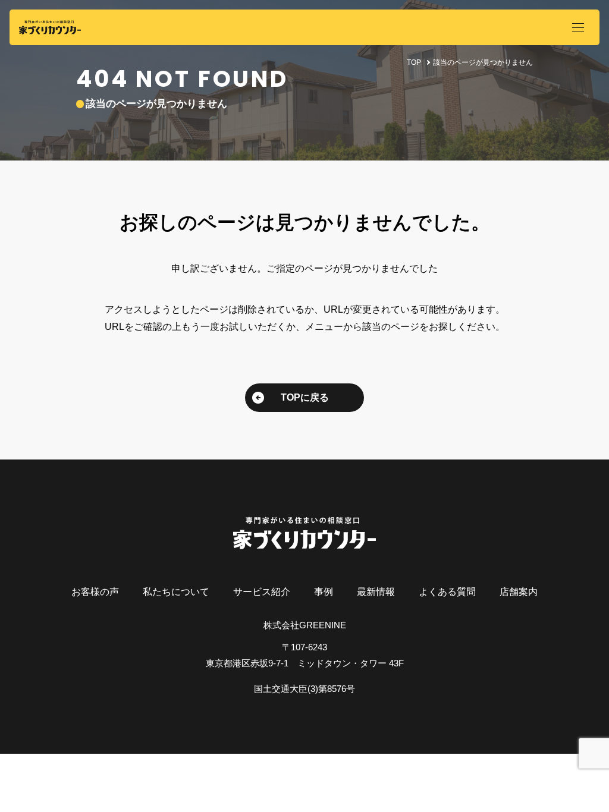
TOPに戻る (305, 397)
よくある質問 (447, 592)
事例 (323, 592)
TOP (414, 62)
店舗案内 (519, 592)
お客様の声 (95, 592)
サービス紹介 (261, 592)
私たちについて (176, 592)
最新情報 (376, 592)
